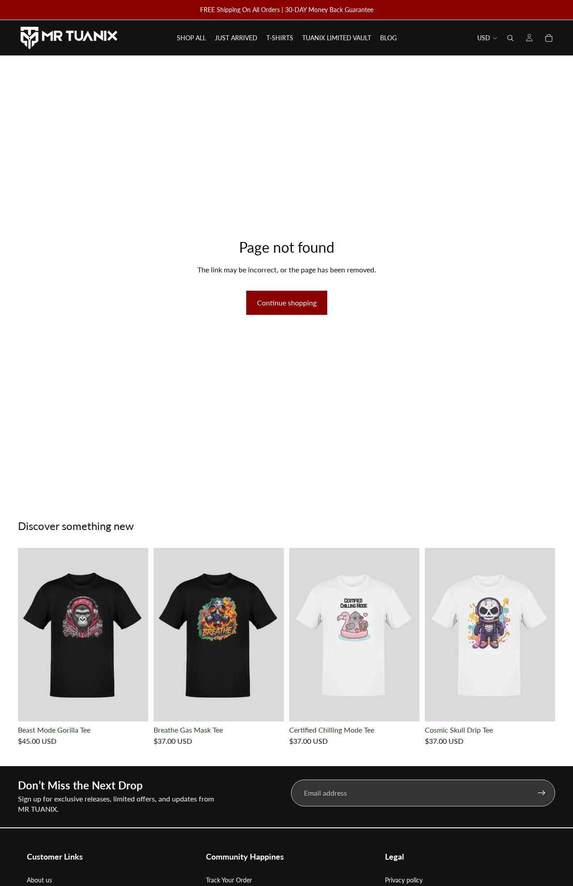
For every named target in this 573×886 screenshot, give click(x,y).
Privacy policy (404, 880)
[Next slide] (134, 634)
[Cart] (549, 38)
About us (39, 880)
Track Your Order (229, 880)
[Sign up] (541, 793)
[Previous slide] (31, 634)
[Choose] (134, 707)
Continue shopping (286, 302)
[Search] (510, 38)
